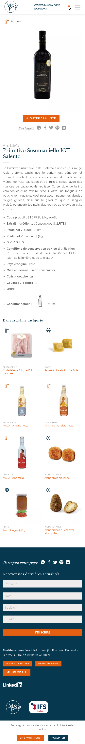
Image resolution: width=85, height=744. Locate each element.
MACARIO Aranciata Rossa (59, 425)
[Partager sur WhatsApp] (39, 128)
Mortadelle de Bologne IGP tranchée (17, 372)
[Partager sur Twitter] (51, 128)
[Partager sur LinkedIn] (64, 128)
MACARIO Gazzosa (13, 477)
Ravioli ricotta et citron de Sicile (61, 370)
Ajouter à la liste (41, 118)
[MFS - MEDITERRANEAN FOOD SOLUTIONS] (11, 7)
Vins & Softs (11, 145)
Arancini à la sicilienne (57, 477)
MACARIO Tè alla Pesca (15, 425)
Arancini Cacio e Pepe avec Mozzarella (59, 531)
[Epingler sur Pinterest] (57, 128)
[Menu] (77, 7)
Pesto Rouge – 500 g (14, 530)
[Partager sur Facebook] (45, 128)
